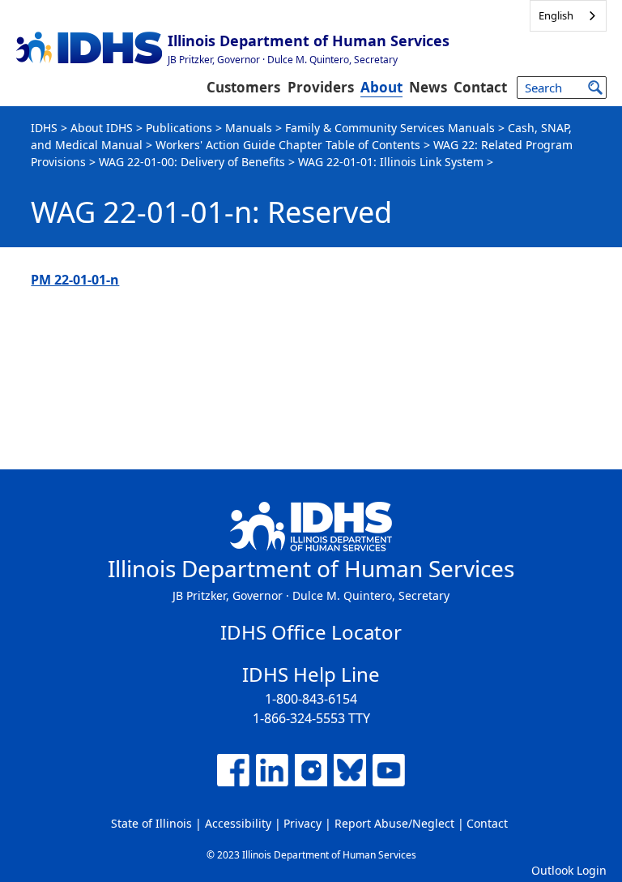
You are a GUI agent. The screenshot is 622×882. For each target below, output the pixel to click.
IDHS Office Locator (311, 632)
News (428, 87)
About (381, 87)
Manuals (248, 127)
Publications (179, 127)
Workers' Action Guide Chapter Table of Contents (288, 144)
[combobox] (568, 16)
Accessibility (238, 823)
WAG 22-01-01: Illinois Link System (391, 161)
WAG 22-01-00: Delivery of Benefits (192, 161)
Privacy (302, 823)
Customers (243, 87)
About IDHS (101, 127)
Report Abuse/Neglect (394, 823)
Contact (480, 87)
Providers (321, 87)
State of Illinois (151, 823)
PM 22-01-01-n (75, 280)
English (556, 15)
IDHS (44, 127)
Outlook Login (569, 870)
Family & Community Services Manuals (390, 127)
